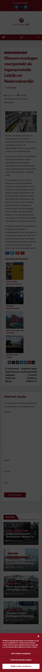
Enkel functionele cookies (21, 660)
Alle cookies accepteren (21, 653)
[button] (38, 636)
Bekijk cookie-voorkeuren (21, 666)
